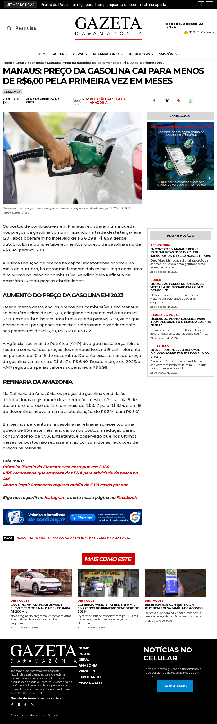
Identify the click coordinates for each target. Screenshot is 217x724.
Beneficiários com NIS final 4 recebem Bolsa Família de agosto (174, 606)
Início (7, 63)
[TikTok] (26, 705)
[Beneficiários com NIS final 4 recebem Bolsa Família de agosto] (175, 583)
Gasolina (24, 538)
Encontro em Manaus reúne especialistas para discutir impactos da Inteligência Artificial (180, 252)
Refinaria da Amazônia (109, 538)
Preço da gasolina (69, 538)
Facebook (126, 497)
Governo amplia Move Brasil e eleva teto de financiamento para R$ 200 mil (40, 608)
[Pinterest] (178, 101)
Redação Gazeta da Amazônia (107, 100)
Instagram (54, 497)
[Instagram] (19, 705)
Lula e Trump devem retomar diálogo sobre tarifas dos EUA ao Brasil (101, 4)
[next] (209, 4)
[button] (27, 28)
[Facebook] (154, 101)
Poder (155, 280)
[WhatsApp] (191, 101)
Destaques (159, 346)
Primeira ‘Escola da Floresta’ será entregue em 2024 (56, 466)
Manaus (43, 538)
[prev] (201, 4)
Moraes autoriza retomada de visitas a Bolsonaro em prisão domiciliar (177, 287)
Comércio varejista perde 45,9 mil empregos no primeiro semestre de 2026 (108, 608)
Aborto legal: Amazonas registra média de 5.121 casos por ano (65, 484)
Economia (36, 63)
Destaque (86, 600)
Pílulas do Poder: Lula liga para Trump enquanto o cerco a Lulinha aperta (180, 322)
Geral (19, 63)
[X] (166, 101)
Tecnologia (160, 245)
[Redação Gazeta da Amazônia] (77, 101)
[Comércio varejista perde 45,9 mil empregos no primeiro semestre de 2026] (108, 583)
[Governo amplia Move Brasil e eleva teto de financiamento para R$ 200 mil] (41, 583)
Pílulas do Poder (165, 315)
